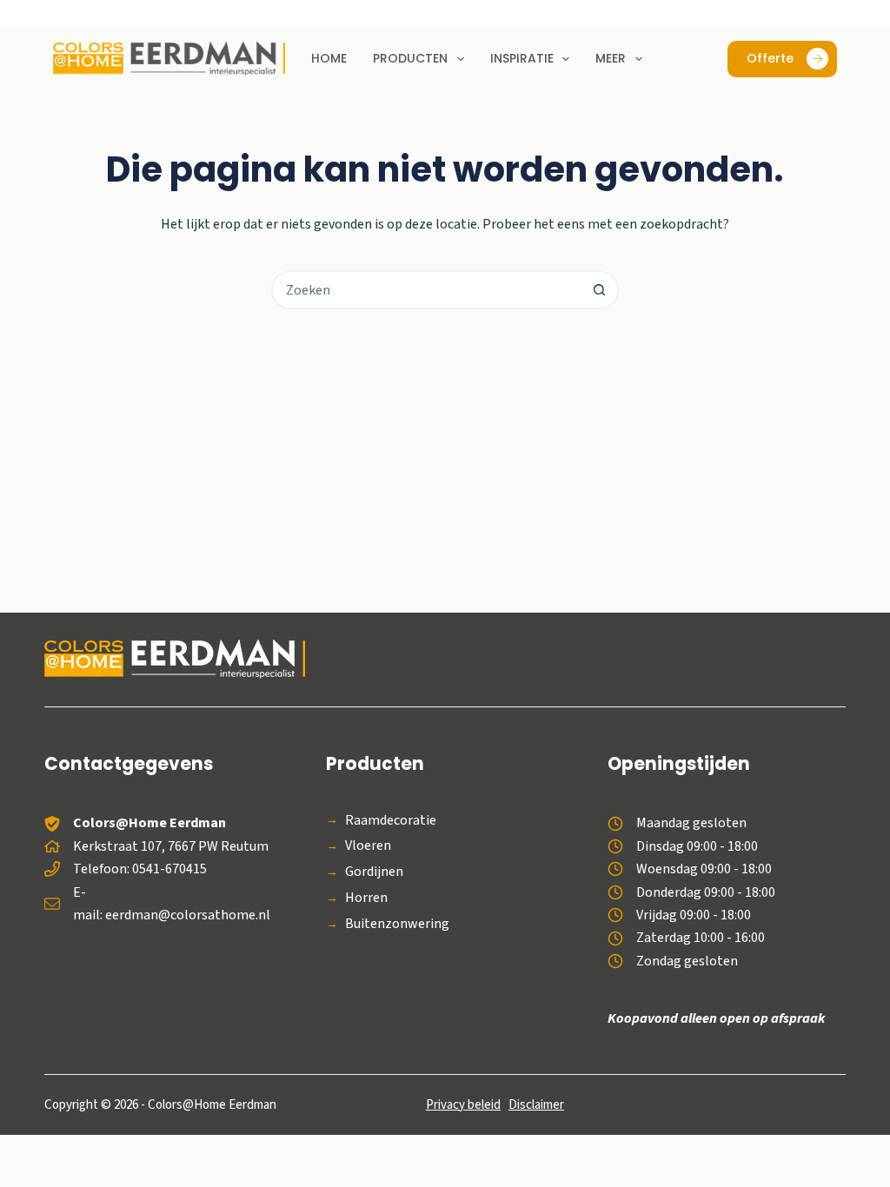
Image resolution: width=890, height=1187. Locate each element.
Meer (610, 58)
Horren (366, 898)
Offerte (770, 58)
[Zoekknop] (599, 290)
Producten (410, 58)
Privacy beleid (463, 1105)
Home (329, 58)
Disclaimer (536, 1105)
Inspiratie (522, 58)
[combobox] (427, 289)
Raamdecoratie (390, 821)
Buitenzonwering (397, 924)
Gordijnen (374, 872)
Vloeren (368, 846)
